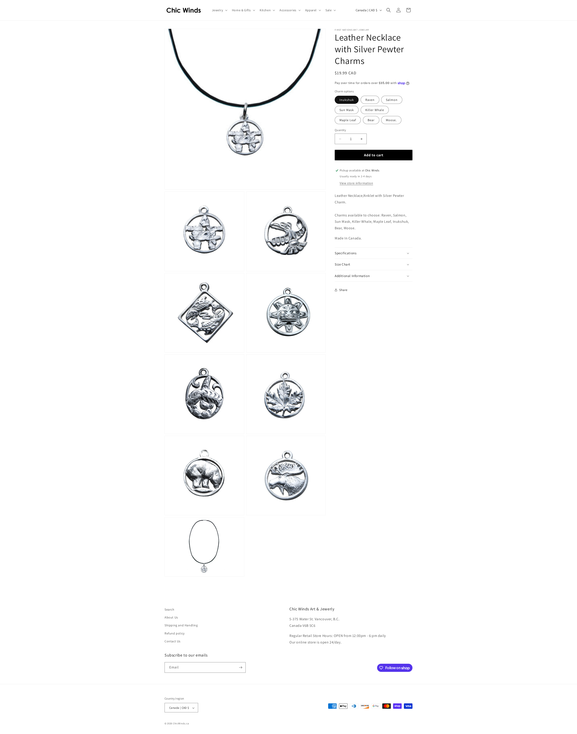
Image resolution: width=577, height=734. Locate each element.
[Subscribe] (240, 667)
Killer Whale (374, 110)
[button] (219, 10)
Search (169, 609)
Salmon (392, 100)
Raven (370, 100)
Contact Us (173, 641)
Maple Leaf (347, 120)
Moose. (391, 120)
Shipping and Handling (181, 625)
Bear (371, 120)
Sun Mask (346, 110)
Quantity (340, 130)
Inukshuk (346, 100)
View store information (356, 183)
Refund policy (175, 633)
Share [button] (343, 290)
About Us (171, 617)
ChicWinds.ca (181, 723)
